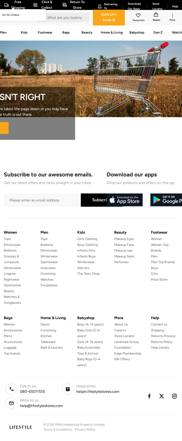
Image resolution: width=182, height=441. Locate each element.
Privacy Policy (85, 430)
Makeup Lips (123, 250)
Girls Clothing (87, 239)
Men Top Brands (163, 262)
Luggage (10, 348)
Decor (45, 324)
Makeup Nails (124, 256)
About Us (121, 324)
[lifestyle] (21, 427)
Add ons (83, 268)
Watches (47, 280)
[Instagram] (174, 396)
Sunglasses (49, 285)
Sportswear (12, 285)
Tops (7, 239)
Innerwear (48, 268)
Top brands (12, 353)
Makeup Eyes (124, 239)
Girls (154, 274)
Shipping (157, 330)
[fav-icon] (138, 16)
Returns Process (163, 336)
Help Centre (160, 348)
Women (156, 239)
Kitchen (46, 336)
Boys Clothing (87, 245)
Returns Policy (161, 342)
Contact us (159, 324)
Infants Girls (86, 250)
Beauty (9, 291)
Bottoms (10, 250)
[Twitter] (162, 396)
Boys (154, 268)
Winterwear (12, 268)
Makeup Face (124, 245)
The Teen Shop (88, 274)
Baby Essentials (88, 348)
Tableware (48, 342)
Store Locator (124, 336)
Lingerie (10, 274)
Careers (120, 330)
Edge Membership (127, 353)
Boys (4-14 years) (90, 324)
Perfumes (121, 262)
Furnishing (48, 330)
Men (154, 256)
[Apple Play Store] (125, 200)
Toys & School (87, 353)
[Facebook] (149, 396)
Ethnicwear (12, 245)
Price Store (159, 280)
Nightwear (11, 280)
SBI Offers (122, 359)
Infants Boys (86, 256)
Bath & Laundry (52, 348)
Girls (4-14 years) (90, 342)
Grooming (48, 274)
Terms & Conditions (57, 430)
